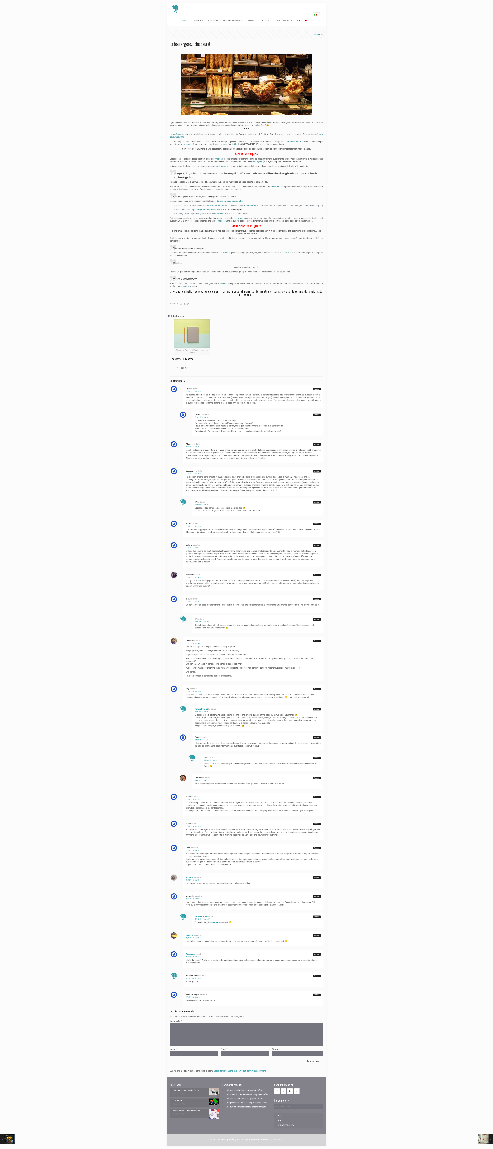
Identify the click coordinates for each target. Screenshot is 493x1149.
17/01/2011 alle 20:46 (202, 622)
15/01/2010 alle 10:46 (193, 826)
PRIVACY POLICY (286, 1125)
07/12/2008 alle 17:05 (193, 978)
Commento (176, 1021)
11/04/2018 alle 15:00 (202, 417)
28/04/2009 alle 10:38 (193, 938)
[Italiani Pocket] (175, 9)
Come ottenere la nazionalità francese (249, 1107)
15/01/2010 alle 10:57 (193, 799)
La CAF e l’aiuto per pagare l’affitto (247, 1090)
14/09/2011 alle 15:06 (193, 474)
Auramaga (190, 954)
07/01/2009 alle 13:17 (193, 957)
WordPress (278, 1139)
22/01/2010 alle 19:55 (202, 712)
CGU (280, 1120)
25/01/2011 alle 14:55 (193, 577)
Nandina (189, 935)
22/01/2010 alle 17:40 (193, 691)
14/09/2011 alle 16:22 (202, 505)
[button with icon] (277, 1091)
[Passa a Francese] (306, 20)
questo (213, 922)
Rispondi (317, 389)
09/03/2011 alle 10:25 (212, 760)
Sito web (276, 1049)
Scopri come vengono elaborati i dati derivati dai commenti (240, 1071)
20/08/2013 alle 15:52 (193, 447)
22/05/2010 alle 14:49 (193, 643)
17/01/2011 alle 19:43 (193, 601)
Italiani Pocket (201, 709)
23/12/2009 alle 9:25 (202, 919)
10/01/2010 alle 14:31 (193, 850)
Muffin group (234, 1139)
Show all (319, 34)
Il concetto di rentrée (181, 359)
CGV (280, 1115)
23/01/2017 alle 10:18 (193, 391)
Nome (173, 1049)
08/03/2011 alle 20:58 (202, 740)
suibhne (189, 877)
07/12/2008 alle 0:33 (193, 997)
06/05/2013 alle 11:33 (202, 780)
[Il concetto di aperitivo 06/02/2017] (485, 1139)
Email (224, 1049)
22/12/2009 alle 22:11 (193, 899)
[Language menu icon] (316, 14)
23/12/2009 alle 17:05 (193, 880)
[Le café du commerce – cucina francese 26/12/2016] (7, 1139)
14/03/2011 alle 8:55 (193, 548)
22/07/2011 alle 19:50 (193, 526)
